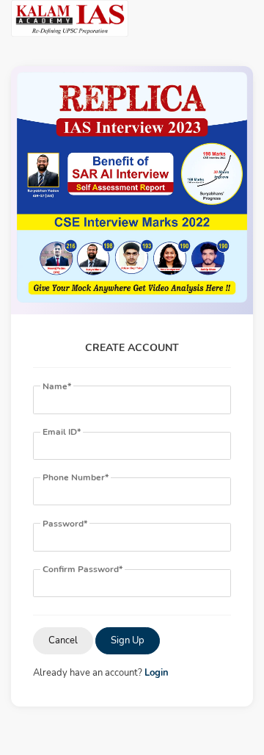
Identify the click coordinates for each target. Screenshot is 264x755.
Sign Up (127, 640)
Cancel (63, 640)
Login (156, 672)
